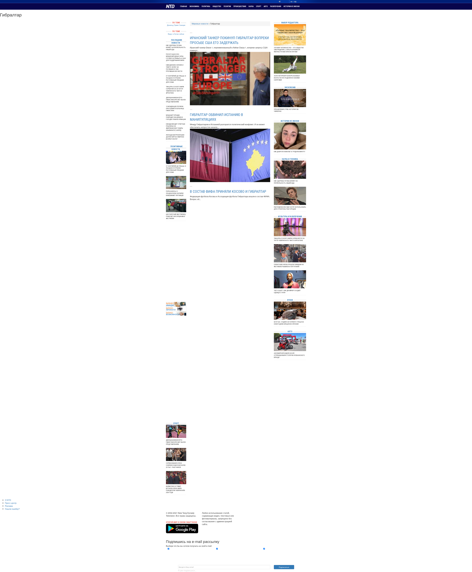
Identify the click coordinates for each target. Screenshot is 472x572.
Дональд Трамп (173, 25)
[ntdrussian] (166, 413)
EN (291, 2)
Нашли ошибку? (12, 508)
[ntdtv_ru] (166, 416)
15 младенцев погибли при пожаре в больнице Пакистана (175, 109)
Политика (206, 6)
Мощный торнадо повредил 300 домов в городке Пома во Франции (176, 117)
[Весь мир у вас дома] (166, 402)
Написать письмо (210, 526)
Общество (217, 6)
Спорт (258, 6)
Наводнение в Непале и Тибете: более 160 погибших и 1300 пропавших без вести (174, 68)
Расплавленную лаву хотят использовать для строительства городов (290, 208)
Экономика (194, 6)
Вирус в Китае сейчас (176, 34)
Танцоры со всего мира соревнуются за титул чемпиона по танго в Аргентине (175, 90)
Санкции (182, 25)
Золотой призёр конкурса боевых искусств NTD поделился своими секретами (287, 78)
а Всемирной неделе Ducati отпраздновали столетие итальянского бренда (289, 355)
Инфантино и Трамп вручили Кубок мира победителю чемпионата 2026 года (175, 489)
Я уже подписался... (187, 570)
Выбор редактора (289, 22)
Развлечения (275, 6)
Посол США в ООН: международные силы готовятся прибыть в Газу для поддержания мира (176, 57)
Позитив (227, 6)
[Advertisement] (176, 261)
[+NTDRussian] (166, 409)
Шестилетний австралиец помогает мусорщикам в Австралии (176, 216)
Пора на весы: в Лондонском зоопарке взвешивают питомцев (175, 193)
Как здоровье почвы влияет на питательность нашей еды (176, 47)
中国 (295, 2)
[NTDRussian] (166, 398)
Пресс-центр (10, 503)
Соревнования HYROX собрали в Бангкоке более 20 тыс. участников (175, 465)
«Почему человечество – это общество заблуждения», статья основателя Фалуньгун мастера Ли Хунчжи (289, 50)
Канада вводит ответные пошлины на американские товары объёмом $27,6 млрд (175, 127)
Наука (251, 6)
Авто (266, 6)
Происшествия (239, 6)
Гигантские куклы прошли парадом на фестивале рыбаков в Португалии (288, 265)
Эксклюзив (289, 87)
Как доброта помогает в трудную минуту (289, 152)
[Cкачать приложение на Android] (182, 531)
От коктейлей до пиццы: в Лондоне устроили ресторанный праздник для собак (176, 79)
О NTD (8, 500)
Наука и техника (290, 159)
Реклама (9, 506)
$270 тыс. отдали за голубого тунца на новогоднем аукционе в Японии (289, 323)
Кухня (290, 300)
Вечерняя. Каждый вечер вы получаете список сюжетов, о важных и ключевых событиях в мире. (188, 551)
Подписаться (284, 567)
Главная (183, 6)
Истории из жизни (292, 6)
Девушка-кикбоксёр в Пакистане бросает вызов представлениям (176, 100)
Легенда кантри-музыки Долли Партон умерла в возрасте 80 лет (175, 137)
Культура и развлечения (290, 216)
